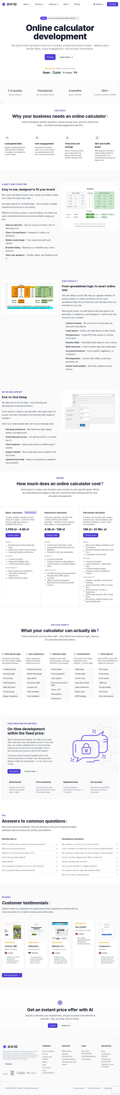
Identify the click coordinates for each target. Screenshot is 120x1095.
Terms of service (93, 1088)
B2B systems (67, 1051)
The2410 (19, 1088)
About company (48, 1051)
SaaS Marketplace (89, 1056)
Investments (86, 1059)
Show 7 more (30, 700)
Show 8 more (6, 700)
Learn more (65, 57)
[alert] (60, 18)
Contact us (65, 1026)
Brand (44, 1062)
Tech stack (46, 1068)
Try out (53, 1026)
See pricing (14, 771)
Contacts (112, 4)
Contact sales (13, 535)
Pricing (50, 57)
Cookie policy (109, 1088)
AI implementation (68, 1059)
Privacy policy (78, 1088)
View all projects (10, 975)
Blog (103, 1051)
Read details (9, 966)
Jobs (44, 1065)
